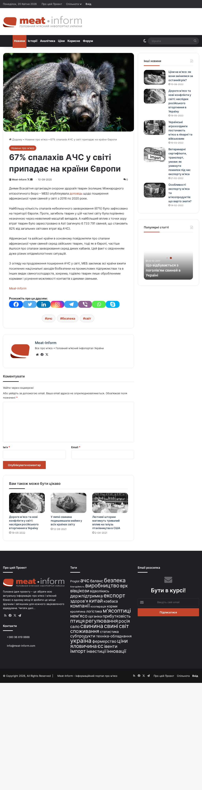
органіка (95, 616)
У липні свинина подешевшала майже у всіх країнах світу (66, 520)
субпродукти (82, 636)
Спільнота (72, 4)
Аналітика (47, 41)
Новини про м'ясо (36, 139)
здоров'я (79, 601)
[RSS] (5, 615)
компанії (80, 606)
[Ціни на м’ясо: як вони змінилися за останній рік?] (155, 77)
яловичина (83, 646)
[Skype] (113, 304)
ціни (122, 641)
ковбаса (111, 601)
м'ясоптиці (117, 610)
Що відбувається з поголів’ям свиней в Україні (163, 270)
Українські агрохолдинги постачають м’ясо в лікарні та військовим (180, 130)
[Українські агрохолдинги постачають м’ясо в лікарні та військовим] (155, 127)
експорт (114, 595)
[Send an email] (31, 179)
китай (96, 601)
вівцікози (79, 590)
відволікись (99, 591)
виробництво (102, 585)
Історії (32, 41)
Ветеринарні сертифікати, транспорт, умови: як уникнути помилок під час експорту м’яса (179, 161)
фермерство (104, 641)
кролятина (77, 611)
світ (88, 318)
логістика (94, 611)
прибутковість (117, 616)
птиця (77, 621)
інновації (116, 651)
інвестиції (96, 651)
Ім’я (6, 447)
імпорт (78, 651)
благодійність (77, 586)
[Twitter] (30, 304)
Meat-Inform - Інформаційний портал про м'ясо (87, 675)
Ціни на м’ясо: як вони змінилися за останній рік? (180, 76)
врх (124, 586)
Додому (16, 139)
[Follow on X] (28, 179)
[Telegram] (71, 304)
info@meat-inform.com (20, 645)
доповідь (76, 193)
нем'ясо (78, 615)
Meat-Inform (19, 179)
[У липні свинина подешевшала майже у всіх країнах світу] (68, 503)
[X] (46, 354)
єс (100, 646)
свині (111, 626)
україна (81, 640)
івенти (110, 646)
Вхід (88, 4)
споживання (84, 631)
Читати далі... (27, 608)
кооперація (98, 606)
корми (112, 606)
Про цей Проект (52, 4)
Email (75, 447)
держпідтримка (86, 595)
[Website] (37, 354)
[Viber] (85, 304)
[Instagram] (57, 304)
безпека (68, 318)
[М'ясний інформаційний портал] (42, 21)
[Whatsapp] (99, 304)
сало (74, 626)
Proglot (74, 581)
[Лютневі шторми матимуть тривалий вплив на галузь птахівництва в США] (110, 503)
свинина (91, 625)
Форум (88, 41)
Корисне (73, 41)
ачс (49, 318)
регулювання (101, 621)
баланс (96, 581)
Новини (19, 41)
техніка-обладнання (114, 636)
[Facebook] (16, 304)
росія (124, 621)
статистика (109, 632)
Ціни (61, 41)
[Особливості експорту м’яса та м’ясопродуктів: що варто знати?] (155, 190)
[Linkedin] (43, 304)
